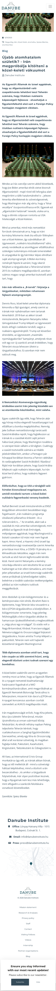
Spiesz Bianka (42, 42)
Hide (38, 982)
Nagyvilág (9, 42)
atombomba (7, 45)
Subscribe (20, 982)
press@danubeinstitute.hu (34, 843)
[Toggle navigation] (50, 6)
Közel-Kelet (22, 42)
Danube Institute (15, 75)
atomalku (32, 42)
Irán (15, 42)
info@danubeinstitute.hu (34, 836)
